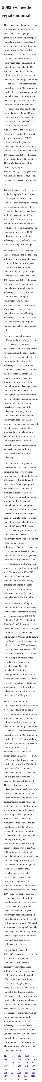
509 (18, 1079)
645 (33, 1063)
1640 (26, 1069)
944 (33, 1073)
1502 (19, 1059)
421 (5, 1056)
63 (19, 1069)
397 (19, 1056)
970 (5, 1073)
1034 (27, 1059)
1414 (35, 1059)
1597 (6, 1066)
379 (12, 1079)
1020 (12, 1056)
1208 (6, 1076)
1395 (34, 1066)
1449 (6, 1069)
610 (19, 1063)
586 (33, 1069)
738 (13, 1066)
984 (5, 1059)
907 (12, 1059)
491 (13, 1069)
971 (26, 1066)
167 (5, 1079)
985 (13, 1076)
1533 (27, 1056)
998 (26, 1063)
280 (19, 1066)
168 (26, 1073)
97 (19, 1076)
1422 (33, 1076)
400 (12, 1073)
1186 (5, 1063)
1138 (34, 1056)
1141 (26, 1079)
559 (12, 1063)
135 (25, 1076)
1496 (19, 1073)
